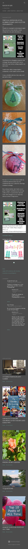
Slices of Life (7, 5)
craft (14, 271)
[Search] (25, 2)
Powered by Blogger (15, 541)
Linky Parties (11, 11)
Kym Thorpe (10, 305)
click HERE (9, 179)
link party (18, 271)
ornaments (4, 273)
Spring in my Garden (11, 462)
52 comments (9, 464)
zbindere (18, 544)
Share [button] (3, 268)
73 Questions (7, 489)
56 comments (9, 491)
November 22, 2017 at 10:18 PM (15, 306)
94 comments (9, 425)
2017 (7, 271)
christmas (10, 271)
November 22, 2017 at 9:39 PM (14, 282)
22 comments (9, 381)
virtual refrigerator (12, 273)
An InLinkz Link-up (7, 235)
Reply (8, 301)
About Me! (20, 11)
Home (4, 11)
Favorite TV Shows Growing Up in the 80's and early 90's (13, 421)
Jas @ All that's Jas (12, 281)
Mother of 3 (15, 289)
